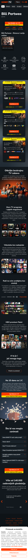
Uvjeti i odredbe (9, 521)
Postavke (14, 556)
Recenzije (19, 518)
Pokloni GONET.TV (14, 525)
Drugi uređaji (23, 297)
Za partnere (8, 523)
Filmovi (8, 6)
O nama (8, 518)
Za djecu (19, 6)
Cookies (15, 523)
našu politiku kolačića (16, 546)
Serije (13, 6)
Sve (3, 6)
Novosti (14, 518)
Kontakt (20, 523)
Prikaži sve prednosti (14, 371)
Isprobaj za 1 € (14, 394)
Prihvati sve (14, 549)
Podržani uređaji (19, 521)
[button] (1, 501)
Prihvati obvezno (14, 553)
